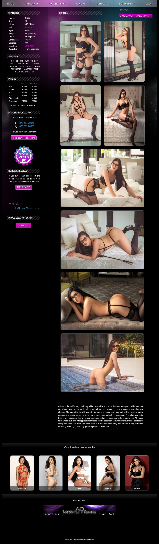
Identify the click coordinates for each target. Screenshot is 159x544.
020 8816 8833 (142, 16)
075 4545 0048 (126, 16)
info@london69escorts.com (27, 208)
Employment (127, 3)
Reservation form (23, 137)
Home (10, 3)
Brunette (28, 27)
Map (23, 225)
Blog (149, 3)
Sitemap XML (79, 500)
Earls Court (29, 45)
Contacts (102, 3)
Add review (23, 187)
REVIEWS (80, 3)
